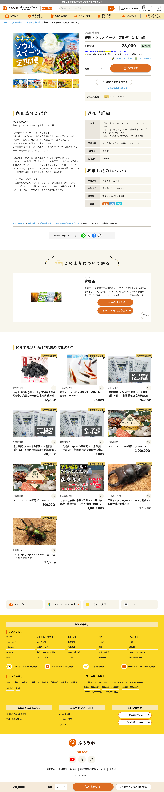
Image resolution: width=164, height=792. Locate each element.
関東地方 (35, 682)
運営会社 (113, 769)
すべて (9, 637)
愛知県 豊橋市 (92, 32)
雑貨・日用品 (104, 652)
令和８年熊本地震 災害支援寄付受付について (82, 2)
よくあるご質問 (65, 719)
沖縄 (18, 688)
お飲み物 (10, 647)
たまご (101, 642)
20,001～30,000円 (119, 682)
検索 (111, 8)
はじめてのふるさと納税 (16, 714)
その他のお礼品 (135, 657)
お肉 (100, 637)
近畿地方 (54, 682)
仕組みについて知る (123, 58)
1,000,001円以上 (111, 692)
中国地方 (64, 682)
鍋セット (10, 652)
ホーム (5, 22)
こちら (125, 54)
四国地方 (74, 682)
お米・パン (72, 637)
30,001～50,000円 (136, 682)
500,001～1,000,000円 (93, 692)
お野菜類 (71, 642)
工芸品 (70, 657)
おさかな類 (41, 642)
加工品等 (71, 647)
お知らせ (62, 725)
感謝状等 (102, 657)
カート (159, 10)
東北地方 (25, 682)
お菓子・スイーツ (44, 647)
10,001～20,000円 (101, 682)
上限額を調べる (144, 58)
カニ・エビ (10, 642)
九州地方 (10, 688)
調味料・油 (133, 647)
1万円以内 (88, 682)
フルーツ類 (133, 637)
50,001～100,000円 (92, 687)
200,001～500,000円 (130, 687)
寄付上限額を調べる (14, 719)
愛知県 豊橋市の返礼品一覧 (67, 223)
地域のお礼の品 (33, 22)
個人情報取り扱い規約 (67, 769)
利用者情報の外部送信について (93, 769)
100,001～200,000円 (110, 687)
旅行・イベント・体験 (46, 652)
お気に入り (151, 10)
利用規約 (51, 769)
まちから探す (18, 223)
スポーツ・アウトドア (138, 652)
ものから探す (17, 22)
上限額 (143, 10)
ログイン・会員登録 (131, 8)
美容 (8, 657)
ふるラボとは (64, 714)
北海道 (17, 682)
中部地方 (32, 223)
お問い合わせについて (117, 88)
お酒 (131, 642)
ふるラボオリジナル (45, 637)
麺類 (100, 647)
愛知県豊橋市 (46, 223)
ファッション (42, 657)
